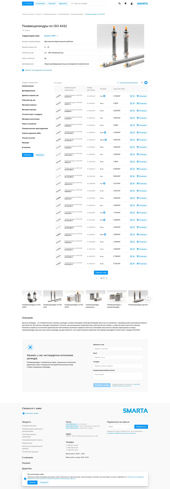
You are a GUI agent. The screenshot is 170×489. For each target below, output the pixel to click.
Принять (32, 482)
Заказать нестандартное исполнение (38, 70)
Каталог (29, 3)
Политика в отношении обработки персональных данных (57, 478)
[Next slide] (148, 297)
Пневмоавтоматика (29, 426)
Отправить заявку (102, 385)
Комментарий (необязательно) (104, 370)
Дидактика (63, 3)
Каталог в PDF (50, 36)
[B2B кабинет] (132, 4)
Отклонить (44, 482)
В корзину (142, 96)
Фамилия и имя (98, 344)
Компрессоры (27, 443)
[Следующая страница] (106, 278)
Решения (52, 3)
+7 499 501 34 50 (72, 445)
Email (95, 353)
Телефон (96, 361)
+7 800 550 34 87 (72, 447)
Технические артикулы (30, 452)
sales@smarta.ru (72, 424)
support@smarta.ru (72, 426)
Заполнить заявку (31, 413)
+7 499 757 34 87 (72, 450)
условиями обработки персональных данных (121, 433)
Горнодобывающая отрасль (32, 440)
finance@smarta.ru (72, 428)
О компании (40, 3)
